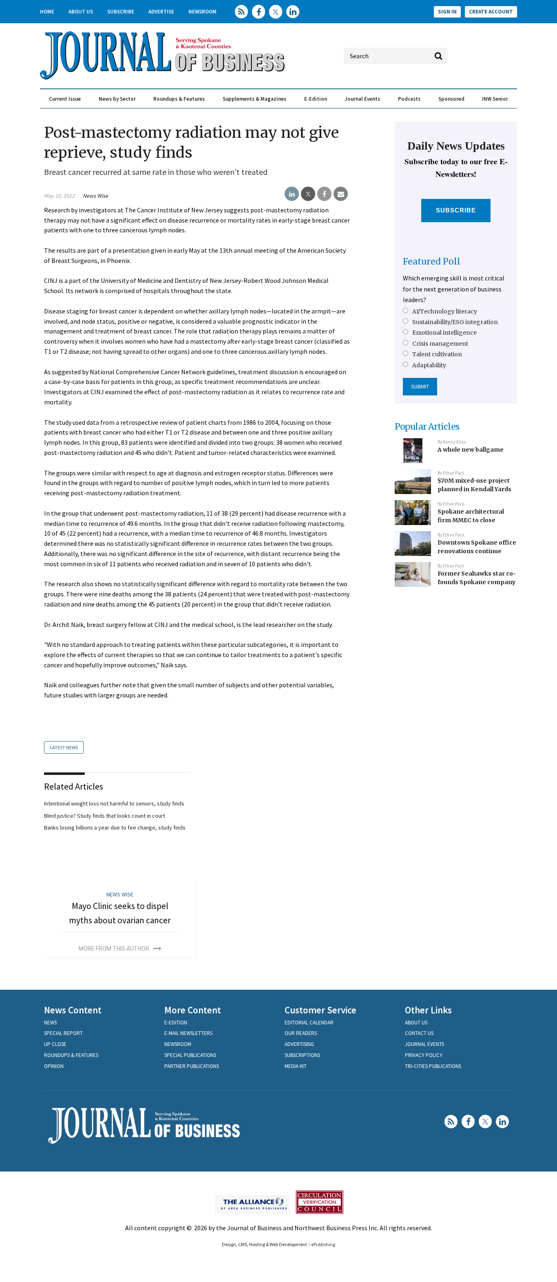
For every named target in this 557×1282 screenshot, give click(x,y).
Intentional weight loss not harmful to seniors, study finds (114, 803)
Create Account (491, 11)
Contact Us (419, 1033)
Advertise (161, 11)
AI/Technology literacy (444, 311)
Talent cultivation (437, 354)
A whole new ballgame (471, 449)
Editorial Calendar (309, 1022)
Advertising (299, 1044)
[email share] (341, 194)
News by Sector (117, 98)
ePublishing (323, 1244)
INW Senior (495, 98)
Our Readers (301, 1033)
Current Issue (65, 98)
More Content (192, 1010)
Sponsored (451, 98)
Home (47, 11)
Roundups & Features (179, 98)
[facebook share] (324, 194)
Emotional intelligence (444, 332)
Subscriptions (302, 1055)
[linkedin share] (292, 194)
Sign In (447, 11)
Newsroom (202, 11)
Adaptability (429, 365)
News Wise (95, 195)
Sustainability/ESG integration (455, 322)
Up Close (55, 1044)
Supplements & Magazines (254, 98)
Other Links (428, 1010)
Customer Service (320, 1010)
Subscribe (120, 11)
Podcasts (409, 98)
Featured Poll (431, 261)
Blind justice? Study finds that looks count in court (104, 815)
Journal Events (362, 98)
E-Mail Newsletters (188, 1033)
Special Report (63, 1033)
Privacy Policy (423, 1055)
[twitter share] (308, 194)
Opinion (54, 1066)
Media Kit (296, 1066)
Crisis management (440, 343)
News (50, 1022)
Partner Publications (191, 1066)
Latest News (64, 747)
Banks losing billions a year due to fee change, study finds (115, 827)
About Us (81, 11)
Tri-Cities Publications (433, 1066)
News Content (73, 1010)
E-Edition (315, 98)
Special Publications (190, 1055)
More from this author (114, 948)
